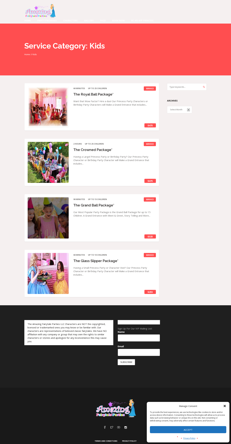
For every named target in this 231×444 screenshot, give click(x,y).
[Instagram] (125, 427)
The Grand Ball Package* (93, 205)
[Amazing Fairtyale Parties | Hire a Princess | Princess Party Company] (115, 408)
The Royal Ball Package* (93, 94)
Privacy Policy (189, 438)
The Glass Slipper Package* (95, 261)
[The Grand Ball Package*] (48, 217)
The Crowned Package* (92, 150)
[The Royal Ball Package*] (48, 106)
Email (121, 346)
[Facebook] (104, 427)
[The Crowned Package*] (48, 162)
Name (121, 331)
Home (27, 54)
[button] (224, 406)
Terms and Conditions (106, 441)
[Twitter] (111, 427)
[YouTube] (118, 427)
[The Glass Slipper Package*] (48, 273)
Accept (188, 429)
